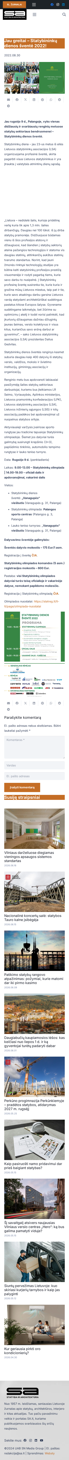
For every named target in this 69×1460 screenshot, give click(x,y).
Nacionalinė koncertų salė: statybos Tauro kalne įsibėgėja (32, 918)
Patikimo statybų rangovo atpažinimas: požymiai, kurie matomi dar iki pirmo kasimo (33, 979)
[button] (64, 14)
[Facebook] (52, 4)
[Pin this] (42, 100)
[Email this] (8, 100)
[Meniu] (34, 4)
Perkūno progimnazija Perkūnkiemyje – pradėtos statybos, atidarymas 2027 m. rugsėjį (34, 1105)
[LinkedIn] (63, 4)
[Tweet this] (25, 100)
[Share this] (17, 100)
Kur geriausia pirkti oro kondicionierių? (22, 1351)
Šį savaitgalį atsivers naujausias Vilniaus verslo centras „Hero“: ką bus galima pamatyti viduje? (34, 1227)
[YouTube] (41, 1440)
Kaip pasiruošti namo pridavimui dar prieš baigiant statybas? (33, 1166)
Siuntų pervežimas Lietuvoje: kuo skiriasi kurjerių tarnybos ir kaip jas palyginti (32, 1290)
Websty (50, 1453)
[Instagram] (58, 4)
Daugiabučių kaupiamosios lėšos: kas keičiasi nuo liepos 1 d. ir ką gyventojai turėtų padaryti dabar (34, 1042)
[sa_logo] (15, 14)
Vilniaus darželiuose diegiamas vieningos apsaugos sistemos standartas (29, 857)
